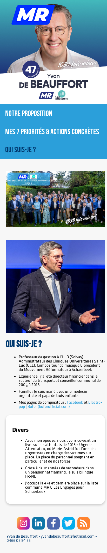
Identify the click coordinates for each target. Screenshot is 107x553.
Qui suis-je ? (20, 149)
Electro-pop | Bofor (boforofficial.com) (60, 404)
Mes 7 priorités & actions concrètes (52, 131)
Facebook (75, 402)
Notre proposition (28, 113)
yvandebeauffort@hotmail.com (68, 536)
